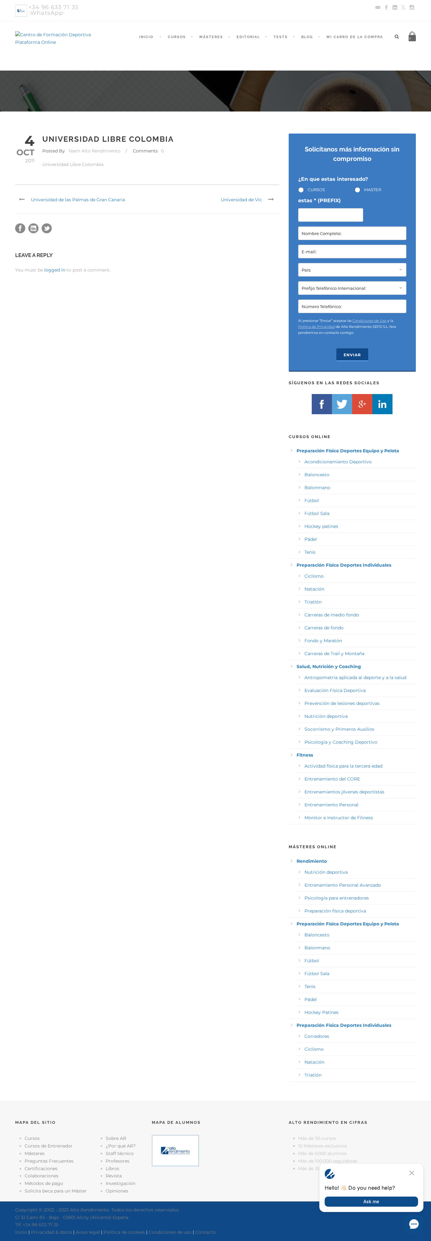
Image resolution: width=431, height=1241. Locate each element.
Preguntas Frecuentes (49, 1161)
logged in (54, 270)
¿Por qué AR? (121, 1146)
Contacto (205, 1232)
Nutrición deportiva (326, 716)
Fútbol (311, 500)
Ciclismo (314, 576)
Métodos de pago (44, 1183)
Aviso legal (88, 1232)
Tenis (310, 552)
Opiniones (117, 1191)
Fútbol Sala (316, 513)
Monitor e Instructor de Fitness (338, 818)
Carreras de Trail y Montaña (334, 653)
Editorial (248, 37)
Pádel (310, 539)
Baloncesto (316, 475)
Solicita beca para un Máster (56, 1191)
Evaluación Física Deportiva (335, 690)
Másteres (211, 37)
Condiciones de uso (170, 1232)
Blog (307, 37)
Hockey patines (321, 526)
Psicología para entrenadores (336, 898)
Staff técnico (120, 1153)
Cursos (177, 37)
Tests (281, 37)
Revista (114, 1176)
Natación (314, 589)
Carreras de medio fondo (331, 615)
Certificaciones (41, 1168)
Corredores (316, 1036)
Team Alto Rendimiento (94, 151)
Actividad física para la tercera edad (343, 766)
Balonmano (317, 487)
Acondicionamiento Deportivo (338, 462)
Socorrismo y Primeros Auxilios (339, 729)
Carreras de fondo (324, 628)
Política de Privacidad (316, 326)
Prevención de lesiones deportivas (342, 703)
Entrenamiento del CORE (332, 779)
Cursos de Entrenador (49, 1146)
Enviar (352, 354)
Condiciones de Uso (369, 320)
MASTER (372, 189)
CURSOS (316, 189)
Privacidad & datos (51, 1232)
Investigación (120, 1183)
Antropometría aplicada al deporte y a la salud (355, 677)
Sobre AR (116, 1138)
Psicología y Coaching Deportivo (340, 742)
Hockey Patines (321, 1012)
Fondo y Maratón (323, 640)
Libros (112, 1168)
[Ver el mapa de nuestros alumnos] (175, 1150)
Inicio (146, 37)
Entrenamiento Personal (331, 805)
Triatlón (313, 602)
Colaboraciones (41, 1176)
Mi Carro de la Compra (355, 37)
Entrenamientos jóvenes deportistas (344, 792)
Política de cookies (124, 1232)
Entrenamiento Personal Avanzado (342, 885)
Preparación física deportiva (335, 911)
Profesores (117, 1161)
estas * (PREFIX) (319, 200)
